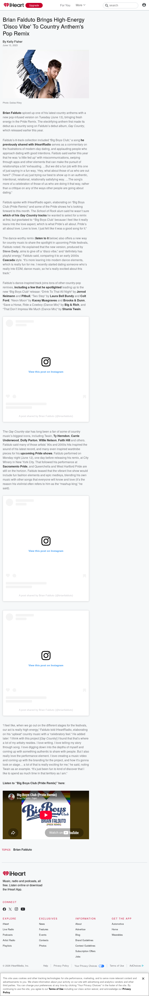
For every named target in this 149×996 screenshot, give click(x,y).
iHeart (6, 924)
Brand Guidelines (84, 940)
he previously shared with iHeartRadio (43, 142)
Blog (77, 934)
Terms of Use (117, 965)
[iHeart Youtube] (23, 909)
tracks (42, 215)
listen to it (42, 238)
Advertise (80, 929)
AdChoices (135, 965)
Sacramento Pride (15, 466)
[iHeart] (14, 5)
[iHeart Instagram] (16, 909)
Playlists (7, 945)
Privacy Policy (61, 965)
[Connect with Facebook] (4, 909)
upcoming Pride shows (36, 453)
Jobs (77, 956)
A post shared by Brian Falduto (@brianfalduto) (46, 416)
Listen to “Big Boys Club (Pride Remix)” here (34, 783)
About (78, 924)
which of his (11, 215)
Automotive (118, 924)
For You (65, 5)
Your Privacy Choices (85, 965)
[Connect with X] (10, 909)
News (42, 924)
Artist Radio (9, 940)
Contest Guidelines (85, 945)
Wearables (117, 934)
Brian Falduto (22, 849)
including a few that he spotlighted (38, 287)
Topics (6, 849)
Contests (44, 940)
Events (43, 934)
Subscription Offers (85, 951)
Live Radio (8, 929)
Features (43, 929)
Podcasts (8, 934)
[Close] (143, 979)
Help (45, 965)
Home (115, 929)
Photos (43, 945)
